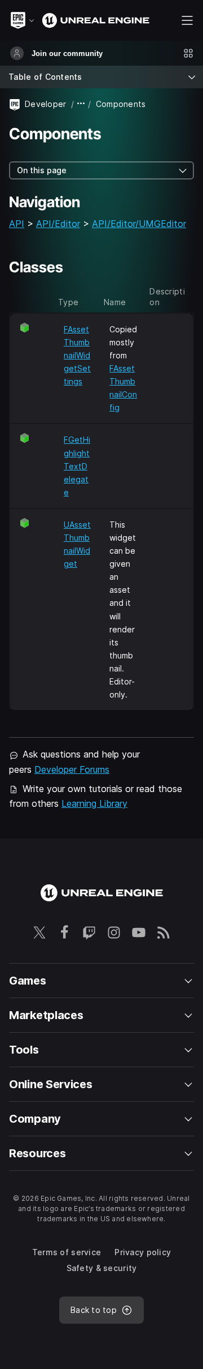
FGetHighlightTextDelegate (77, 466)
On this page (42, 170)
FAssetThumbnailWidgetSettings (77, 355)
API (16, 223)
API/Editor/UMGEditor (139, 223)
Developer (46, 104)
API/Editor (58, 223)
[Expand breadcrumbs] (81, 104)
